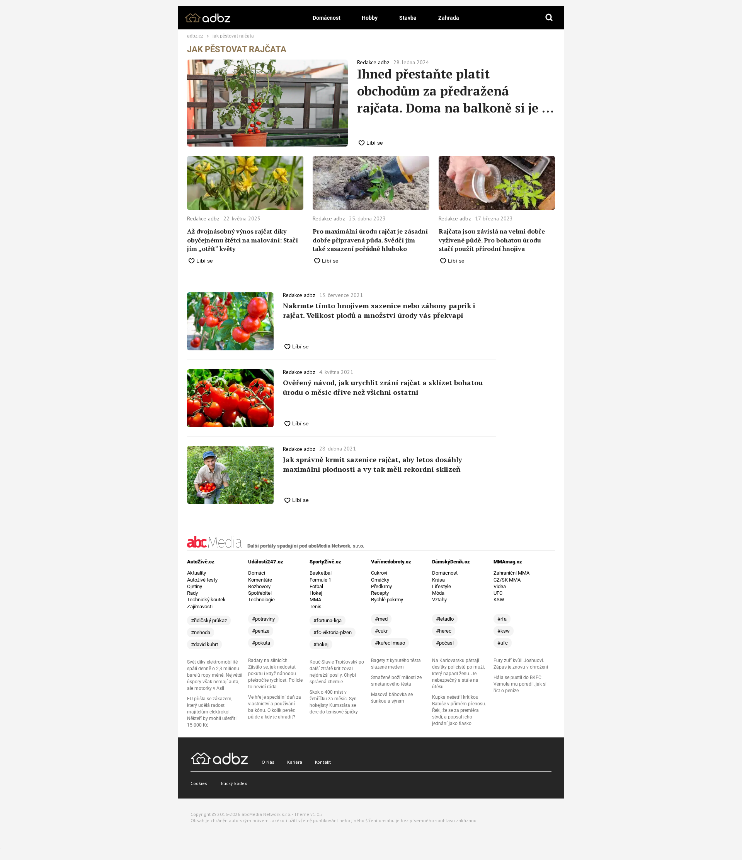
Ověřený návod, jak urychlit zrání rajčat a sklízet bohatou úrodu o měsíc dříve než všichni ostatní (383, 387)
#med (381, 619)
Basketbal (321, 573)
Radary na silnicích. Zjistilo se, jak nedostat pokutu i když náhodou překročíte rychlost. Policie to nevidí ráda (275, 673)
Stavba (408, 18)
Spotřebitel (260, 593)
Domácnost (326, 18)
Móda (438, 593)
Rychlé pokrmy (387, 599)
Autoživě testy (202, 580)
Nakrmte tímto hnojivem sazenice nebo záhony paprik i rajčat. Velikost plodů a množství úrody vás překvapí (379, 310)
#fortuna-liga (327, 620)
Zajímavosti (200, 606)
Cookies (199, 783)
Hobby (370, 18)
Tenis (316, 606)
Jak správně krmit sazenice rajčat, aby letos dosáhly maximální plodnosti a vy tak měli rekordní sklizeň (372, 464)
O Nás (268, 762)
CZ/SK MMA (507, 580)
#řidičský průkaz (209, 620)
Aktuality (196, 573)
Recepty (380, 593)
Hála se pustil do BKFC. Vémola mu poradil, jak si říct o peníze (520, 684)
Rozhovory (259, 586)
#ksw (503, 631)
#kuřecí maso (390, 643)
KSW (499, 599)
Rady (192, 593)
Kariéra (294, 762)
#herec (443, 631)
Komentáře (260, 580)
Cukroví (379, 573)
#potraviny (263, 619)
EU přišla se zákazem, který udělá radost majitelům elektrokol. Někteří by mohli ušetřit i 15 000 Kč (212, 712)
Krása (438, 580)
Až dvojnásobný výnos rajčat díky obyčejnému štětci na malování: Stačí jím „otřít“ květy (242, 240)
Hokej (316, 593)
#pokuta (261, 643)
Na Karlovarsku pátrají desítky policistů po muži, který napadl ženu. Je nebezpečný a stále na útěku (458, 673)
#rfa (502, 619)
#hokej (320, 644)
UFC (498, 593)
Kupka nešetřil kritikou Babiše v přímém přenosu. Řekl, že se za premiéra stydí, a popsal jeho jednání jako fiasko (459, 710)
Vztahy (439, 599)
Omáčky (380, 580)
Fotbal (316, 586)
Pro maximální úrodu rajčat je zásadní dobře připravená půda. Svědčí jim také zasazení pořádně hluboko (370, 240)
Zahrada (448, 18)
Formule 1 (320, 580)
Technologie (261, 599)
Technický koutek (206, 599)
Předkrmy (381, 586)
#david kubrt (204, 644)
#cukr (381, 631)
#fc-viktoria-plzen (332, 632)
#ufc (502, 643)
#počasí (445, 643)
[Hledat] (549, 18)
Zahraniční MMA (511, 573)
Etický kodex (234, 783)
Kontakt (323, 762)
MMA (315, 599)
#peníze (260, 631)
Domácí (256, 573)
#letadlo (445, 619)
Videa (500, 586)
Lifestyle (441, 586)
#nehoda (200, 632)
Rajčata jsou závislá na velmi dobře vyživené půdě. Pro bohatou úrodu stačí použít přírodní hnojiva (492, 240)
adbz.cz (195, 36)
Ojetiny (194, 586)
